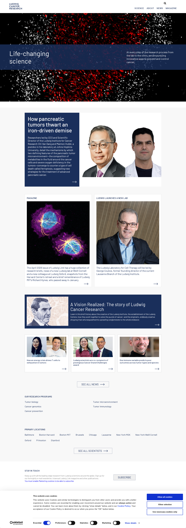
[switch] (71, 523)
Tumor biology (31, 401)
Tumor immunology (102, 406)
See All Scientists (90, 450)
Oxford (28, 440)
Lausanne (106, 434)
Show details (130, 523)
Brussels (80, 434)
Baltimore (29, 434)
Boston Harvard (47, 434)
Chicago (93, 434)
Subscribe (124, 477)
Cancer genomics (33, 406)
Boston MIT (65, 434)
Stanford (55, 440)
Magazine (171, 8)
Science (139, 8)
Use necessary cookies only (165, 512)
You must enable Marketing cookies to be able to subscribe (49, 481)
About (150, 8)
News (160, 8)
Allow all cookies (164, 497)
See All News (90, 384)
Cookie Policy (124, 506)
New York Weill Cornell (146, 434)
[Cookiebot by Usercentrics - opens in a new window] (16, 523)
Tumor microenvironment (105, 401)
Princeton (41, 440)
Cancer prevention (34, 411)
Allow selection (165, 504)
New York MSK (123, 434)
